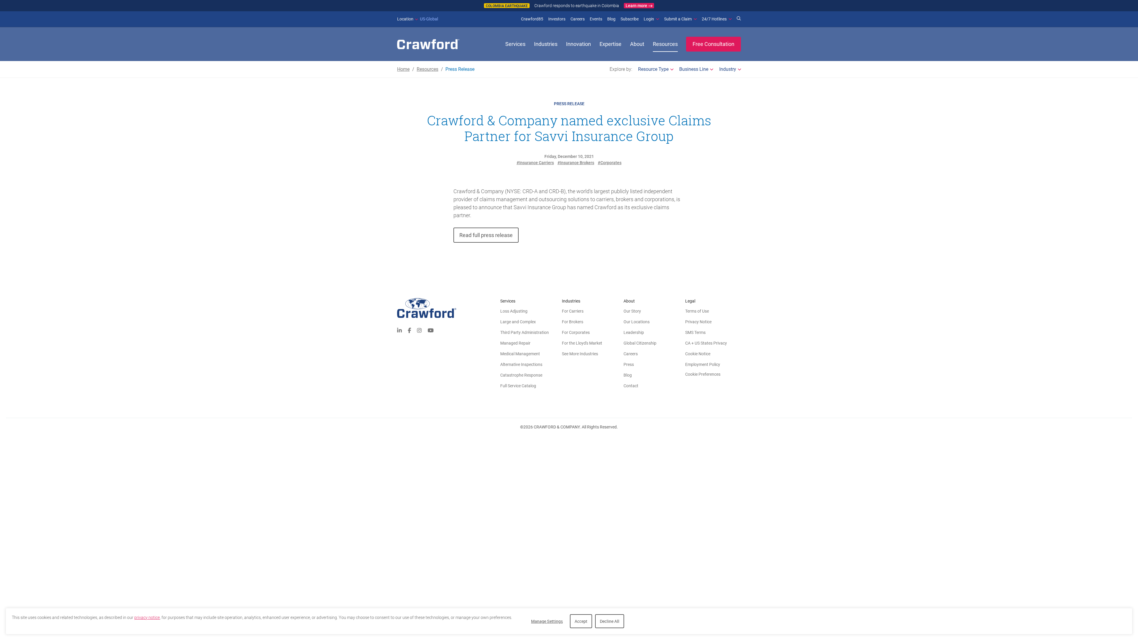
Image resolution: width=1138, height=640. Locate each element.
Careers (577, 19)
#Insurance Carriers (535, 162)
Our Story (632, 311)
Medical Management (520, 353)
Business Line (693, 69)
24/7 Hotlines (714, 19)
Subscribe (630, 19)
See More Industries (580, 353)
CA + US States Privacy (706, 343)
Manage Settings (547, 621)
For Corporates (576, 332)
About (637, 44)
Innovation (578, 44)
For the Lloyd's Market (582, 343)
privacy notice (147, 617)
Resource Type (653, 69)
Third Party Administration (524, 332)
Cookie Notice (697, 353)
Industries (545, 44)
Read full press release (486, 235)
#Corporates (609, 162)
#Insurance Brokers (575, 162)
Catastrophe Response (521, 375)
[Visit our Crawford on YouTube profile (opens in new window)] (431, 330)
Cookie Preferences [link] (702, 374)
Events (596, 19)
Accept (581, 621)
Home (403, 69)
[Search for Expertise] (739, 19)
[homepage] (428, 44)
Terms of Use (697, 311)
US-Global (417, 19)
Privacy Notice (698, 321)
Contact (631, 385)
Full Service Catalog (518, 385)
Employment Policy (702, 364)
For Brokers (572, 321)
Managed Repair (515, 343)
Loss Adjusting (514, 311)
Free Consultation (713, 44)
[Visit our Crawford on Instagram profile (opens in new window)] (419, 330)
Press (629, 364)
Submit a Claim (678, 19)
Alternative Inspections (521, 364)
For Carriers (573, 311)
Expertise (610, 44)
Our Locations (637, 321)
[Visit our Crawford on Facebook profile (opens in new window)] (409, 330)
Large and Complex (518, 321)
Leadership (634, 332)
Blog (611, 19)
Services (515, 44)
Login (649, 19)
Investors (556, 19)
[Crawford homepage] (448, 308)
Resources (665, 44)
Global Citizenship (640, 343)
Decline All (609, 621)
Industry (727, 69)
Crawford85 (532, 19)
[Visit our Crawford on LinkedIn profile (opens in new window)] (399, 330)
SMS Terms (695, 332)
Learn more (636, 5)
